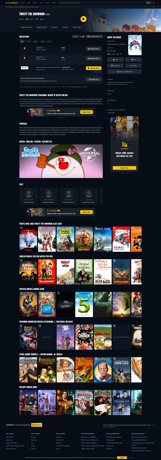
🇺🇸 (93, 36)
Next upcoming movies (113, 433)
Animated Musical (122, 84)
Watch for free (41, 27)
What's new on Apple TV (89, 443)
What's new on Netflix (88, 437)
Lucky (33, 446)
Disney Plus (60, 440)
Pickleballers (110, 440)
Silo (32, 443)
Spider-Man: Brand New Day (15, 446)
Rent (35, 41)
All (22, 41)
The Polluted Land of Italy (114, 443)
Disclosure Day (11, 448)
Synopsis (55, 27)
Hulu (57, 448)
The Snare (109, 448)
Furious (33, 437)
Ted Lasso (34, 440)
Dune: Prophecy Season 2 (139, 437)
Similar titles (77, 27)
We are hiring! (36, 425)
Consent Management (109, 427)
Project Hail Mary (11, 443)
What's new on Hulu (87, 448)
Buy (42, 41)
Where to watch (26, 27)
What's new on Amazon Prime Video (93, 446)
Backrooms (9, 440)
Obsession (9, 437)
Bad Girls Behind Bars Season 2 (141, 451)
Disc (49, 41)
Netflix (58, 437)
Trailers (65, 27)
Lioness (33, 448)
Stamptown (110, 446)
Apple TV (59, 443)
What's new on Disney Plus (90, 440)
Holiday (114, 84)
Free (28, 41)
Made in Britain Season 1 (139, 448)
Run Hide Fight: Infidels (113, 437)
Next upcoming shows (137, 433)
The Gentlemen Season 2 (139, 440)
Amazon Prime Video (63, 446)
